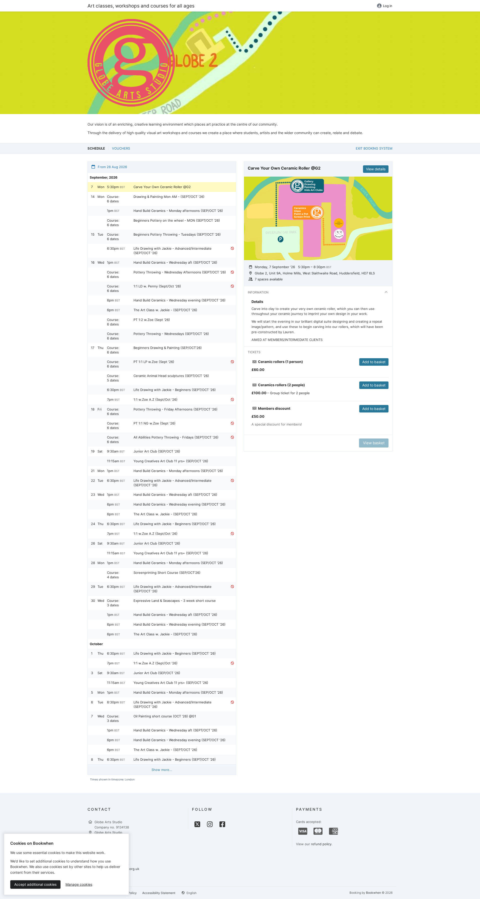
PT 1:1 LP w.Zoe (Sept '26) (154, 362)
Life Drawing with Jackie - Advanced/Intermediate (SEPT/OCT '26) (173, 250)
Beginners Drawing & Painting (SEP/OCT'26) (168, 348)
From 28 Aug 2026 (112, 167)
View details (376, 169)
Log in (387, 6)
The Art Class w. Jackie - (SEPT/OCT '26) (165, 310)
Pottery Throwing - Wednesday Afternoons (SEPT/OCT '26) (180, 272)
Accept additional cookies (35, 884)
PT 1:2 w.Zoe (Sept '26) (152, 320)
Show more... (162, 770)
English (191, 893)
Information (258, 292)
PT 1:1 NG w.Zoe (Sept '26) (155, 423)
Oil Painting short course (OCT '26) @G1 (165, 716)
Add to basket (374, 362)
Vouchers (121, 148)
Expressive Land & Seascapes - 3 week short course (175, 601)
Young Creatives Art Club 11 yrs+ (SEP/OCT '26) (171, 461)
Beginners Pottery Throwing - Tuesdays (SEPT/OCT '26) (177, 234)
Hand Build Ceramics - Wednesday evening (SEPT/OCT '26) (180, 300)
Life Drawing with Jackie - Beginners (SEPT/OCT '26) (175, 390)
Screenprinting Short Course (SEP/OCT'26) (167, 573)
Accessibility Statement (158, 893)
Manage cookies (79, 884)
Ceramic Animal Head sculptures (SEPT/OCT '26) (171, 376)
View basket (373, 442)
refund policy (321, 844)
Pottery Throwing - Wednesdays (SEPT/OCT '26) (171, 334)
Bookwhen (373, 892)
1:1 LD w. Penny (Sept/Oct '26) (157, 286)
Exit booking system (374, 148)
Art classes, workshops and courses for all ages (141, 6)
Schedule (96, 148)
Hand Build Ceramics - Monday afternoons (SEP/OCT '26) (178, 211)
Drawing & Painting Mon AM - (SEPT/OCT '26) (169, 197)
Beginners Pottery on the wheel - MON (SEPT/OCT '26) (177, 220)
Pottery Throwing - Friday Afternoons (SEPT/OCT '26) (176, 409)
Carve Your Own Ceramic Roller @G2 (162, 187)
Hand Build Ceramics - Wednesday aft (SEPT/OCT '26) (175, 262)
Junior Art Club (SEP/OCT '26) (157, 451)
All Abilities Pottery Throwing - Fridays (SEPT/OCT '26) (176, 437)
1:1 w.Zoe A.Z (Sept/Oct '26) (156, 399)
